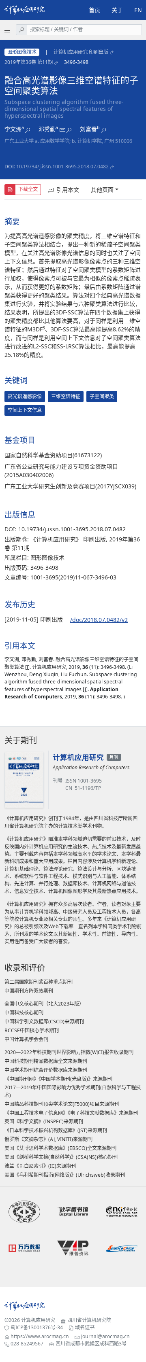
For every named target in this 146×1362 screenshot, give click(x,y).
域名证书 (84, 1327)
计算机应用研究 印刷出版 (81, 52)
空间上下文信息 (25, 410)
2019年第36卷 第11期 (28, 62)
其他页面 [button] (102, 189)
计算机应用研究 (38, 1320)
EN (138, 10)
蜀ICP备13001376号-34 (37, 1327)
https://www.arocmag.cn (40, 1336)
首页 (94, 10)
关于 (117, 10)
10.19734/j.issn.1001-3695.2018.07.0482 (62, 166)
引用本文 (67, 189)
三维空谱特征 (65, 396)
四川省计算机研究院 (89, 1320)
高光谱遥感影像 (25, 396)
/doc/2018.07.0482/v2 (99, 620)
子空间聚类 (102, 396)
